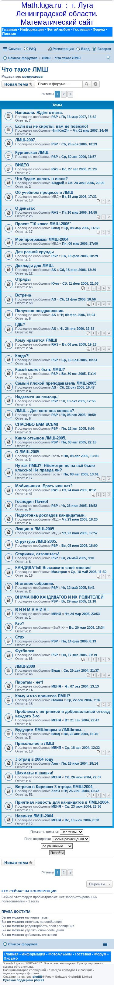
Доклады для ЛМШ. (34, 265)
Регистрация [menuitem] (63, 49)
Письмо (9, 34)
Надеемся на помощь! (37, 397)
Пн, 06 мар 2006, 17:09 (80, 243)
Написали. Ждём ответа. (39, 112)
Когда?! (22, 356)
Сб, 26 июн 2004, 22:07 (83, 777)
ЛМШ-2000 (25, 666)
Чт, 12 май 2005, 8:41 (78, 587)
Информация (32, 29)
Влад (55, 228)
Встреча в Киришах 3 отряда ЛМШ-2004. (54, 786)
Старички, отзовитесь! (37, 554)
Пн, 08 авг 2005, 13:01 (81, 474)
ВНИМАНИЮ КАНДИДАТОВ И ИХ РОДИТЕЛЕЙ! (60, 597)
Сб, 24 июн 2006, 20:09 (86, 183)
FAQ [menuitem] (32, 49)
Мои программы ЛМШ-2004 (41, 239)
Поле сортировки (38, 839)
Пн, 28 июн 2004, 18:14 (79, 763)
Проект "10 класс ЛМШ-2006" (43, 224)
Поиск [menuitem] (109, 58)
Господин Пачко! (31, 501)
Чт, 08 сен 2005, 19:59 (78, 415)
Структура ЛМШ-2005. (36, 541)
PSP (54, 117)
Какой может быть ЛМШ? (40, 369)
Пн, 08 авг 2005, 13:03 (81, 456)
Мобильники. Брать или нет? (44, 486)
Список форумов (22, 944)
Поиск (87, 84)
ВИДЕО (22, 165)
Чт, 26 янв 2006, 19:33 (77, 328)
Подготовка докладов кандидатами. (50, 515)
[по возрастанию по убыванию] (57, 846)
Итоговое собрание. (34, 583)
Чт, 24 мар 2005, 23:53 (82, 614)
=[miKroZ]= (60, 130)
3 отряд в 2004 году (34, 759)
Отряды (23, 279)
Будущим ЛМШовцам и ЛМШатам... (50, 729)
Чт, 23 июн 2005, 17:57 (80, 533)
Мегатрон (59, 572)
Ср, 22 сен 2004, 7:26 (83, 700)
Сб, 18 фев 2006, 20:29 (79, 256)
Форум (99, 29)
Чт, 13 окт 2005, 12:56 (78, 401)
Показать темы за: (45, 832)
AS (53, 270)
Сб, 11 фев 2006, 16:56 (78, 299)
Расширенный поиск (96, 84)
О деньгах (25, 208)
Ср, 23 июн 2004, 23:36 (83, 806)
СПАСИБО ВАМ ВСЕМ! (36, 424)
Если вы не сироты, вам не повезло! (51, 126)
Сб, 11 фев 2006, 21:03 (80, 283)
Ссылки (15, 49)
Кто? (19, 623)
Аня (54, 763)
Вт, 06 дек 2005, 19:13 (79, 344)
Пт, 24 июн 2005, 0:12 (79, 490)
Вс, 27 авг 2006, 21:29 (79, 169)
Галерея (104, 49)
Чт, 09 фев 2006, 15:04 (77, 315)
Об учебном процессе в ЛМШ (44, 192)
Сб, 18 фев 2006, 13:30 (78, 270)
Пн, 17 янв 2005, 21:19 (79, 655)
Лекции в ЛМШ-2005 (34, 529)
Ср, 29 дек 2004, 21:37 (81, 670)
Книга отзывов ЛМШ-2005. (40, 438)
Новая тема (16, 84)
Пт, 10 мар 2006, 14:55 (79, 212)
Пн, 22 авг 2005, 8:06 (78, 428)
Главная (9, 29)
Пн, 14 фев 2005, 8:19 (78, 641)
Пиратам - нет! (29, 682)
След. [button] (70, 94)
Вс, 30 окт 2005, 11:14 (78, 373)
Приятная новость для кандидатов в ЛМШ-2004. (62, 802)
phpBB (37, 976)
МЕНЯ (56, 614)
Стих (19, 637)
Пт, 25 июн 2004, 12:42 (81, 791)
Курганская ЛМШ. (32, 152)
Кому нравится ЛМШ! (36, 340)
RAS (54, 169)
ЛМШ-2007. (25, 140)
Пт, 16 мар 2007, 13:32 (78, 117)
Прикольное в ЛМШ (34, 743)
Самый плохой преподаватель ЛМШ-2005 (55, 383)
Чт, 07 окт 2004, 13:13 (82, 686)
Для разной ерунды (34, 252)
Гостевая (81, 29)
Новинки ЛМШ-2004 (34, 816)
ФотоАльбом (58, 29)
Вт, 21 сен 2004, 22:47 (82, 720)
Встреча (23, 295)
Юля (55, 283)
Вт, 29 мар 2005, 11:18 (78, 601)
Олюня (57, 700)
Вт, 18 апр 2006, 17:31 (79, 196)
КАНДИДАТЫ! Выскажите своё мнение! (53, 567)
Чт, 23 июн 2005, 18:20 (80, 519)
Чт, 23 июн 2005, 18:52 (79, 505)
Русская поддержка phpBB (23, 980)
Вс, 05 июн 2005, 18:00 (79, 545)
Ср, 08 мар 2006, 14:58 (81, 228)
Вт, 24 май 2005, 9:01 (78, 558)
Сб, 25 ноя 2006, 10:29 (79, 144)
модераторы (32, 76)
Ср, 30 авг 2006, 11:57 (78, 156)
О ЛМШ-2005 (27, 452)
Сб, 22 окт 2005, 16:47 (77, 387)
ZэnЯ (55, 791)
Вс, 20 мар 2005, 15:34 (87, 627)
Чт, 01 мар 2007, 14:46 (90, 130)
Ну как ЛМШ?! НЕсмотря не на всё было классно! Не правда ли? (55, 467)
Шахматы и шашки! (34, 773)
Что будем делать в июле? (41, 178)
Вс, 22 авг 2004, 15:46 (81, 734)
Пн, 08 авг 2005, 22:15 (78, 442)
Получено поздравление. (39, 310)
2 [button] (64, 94)
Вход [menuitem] (85, 49)
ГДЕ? (20, 324)
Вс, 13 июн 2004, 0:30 (82, 820)
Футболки (24, 651)
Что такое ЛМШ (25, 69)
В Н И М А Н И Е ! (32, 609)
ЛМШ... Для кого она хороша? (44, 410)
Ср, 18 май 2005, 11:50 (88, 572)
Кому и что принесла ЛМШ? (42, 696)
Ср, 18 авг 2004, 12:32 (82, 747)
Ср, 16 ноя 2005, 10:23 (79, 360)
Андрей (57, 183)
